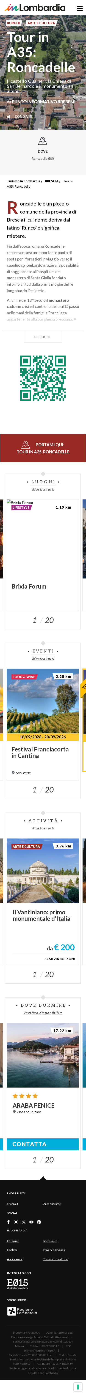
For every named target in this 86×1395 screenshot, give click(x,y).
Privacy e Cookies (54, 1250)
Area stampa (14, 1259)
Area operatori (52, 1204)
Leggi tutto (43, 337)
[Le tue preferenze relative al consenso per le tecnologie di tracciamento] (78, 1387)
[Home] (35, 7)
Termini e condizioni (55, 1259)
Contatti (12, 1250)
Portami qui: (43, 448)
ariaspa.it (12, 1204)
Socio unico (50, 1241)
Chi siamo (13, 1241)
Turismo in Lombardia (23, 181)
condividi (24, 117)
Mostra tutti (43, 489)
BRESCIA (51, 181)
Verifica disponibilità (43, 1013)
